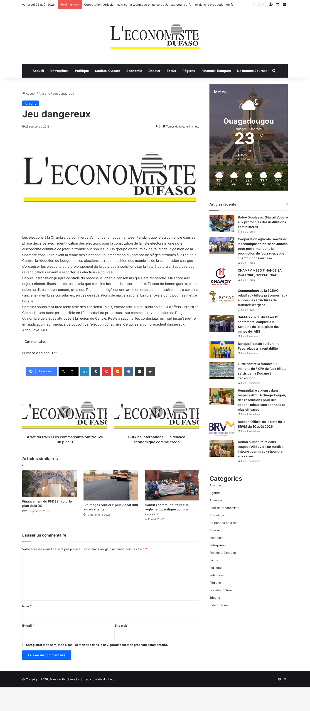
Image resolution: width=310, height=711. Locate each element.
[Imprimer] (150, 371)
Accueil (38, 71)
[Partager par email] (139, 371)
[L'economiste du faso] (155, 34)
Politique (82, 71)
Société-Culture (107, 71)
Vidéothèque (218, 605)
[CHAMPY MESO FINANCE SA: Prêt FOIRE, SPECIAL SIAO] (221, 276)
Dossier (154, 71)
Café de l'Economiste (224, 508)
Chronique (216, 515)
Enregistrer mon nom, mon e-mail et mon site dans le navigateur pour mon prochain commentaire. (97, 645)
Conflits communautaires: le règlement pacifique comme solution (167, 509)
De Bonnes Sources (252, 71)
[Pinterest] (106, 371)
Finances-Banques (216, 71)
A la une (44, 93)
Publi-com (216, 575)
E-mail (28, 625)
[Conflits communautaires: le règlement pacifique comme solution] (172, 485)
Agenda (214, 493)
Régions (188, 71)
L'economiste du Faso (99, 679)
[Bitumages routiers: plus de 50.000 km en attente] (111, 485)
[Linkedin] (84, 371)
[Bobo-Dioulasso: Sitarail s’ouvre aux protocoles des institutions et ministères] (221, 223)
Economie (134, 71)
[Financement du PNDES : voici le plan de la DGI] (49, 483)
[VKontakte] (128, 371)
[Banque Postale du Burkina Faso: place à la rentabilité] (221, 349)
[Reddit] (117, 371)
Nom (26, 606)
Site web (120, 625)
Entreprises (59, 71)
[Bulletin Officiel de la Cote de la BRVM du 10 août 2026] (221, 427)
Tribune (214, 597)
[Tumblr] (95, 371)
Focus (171, 71)
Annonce (215, 500)
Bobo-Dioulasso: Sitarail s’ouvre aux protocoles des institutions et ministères (263, 222)
